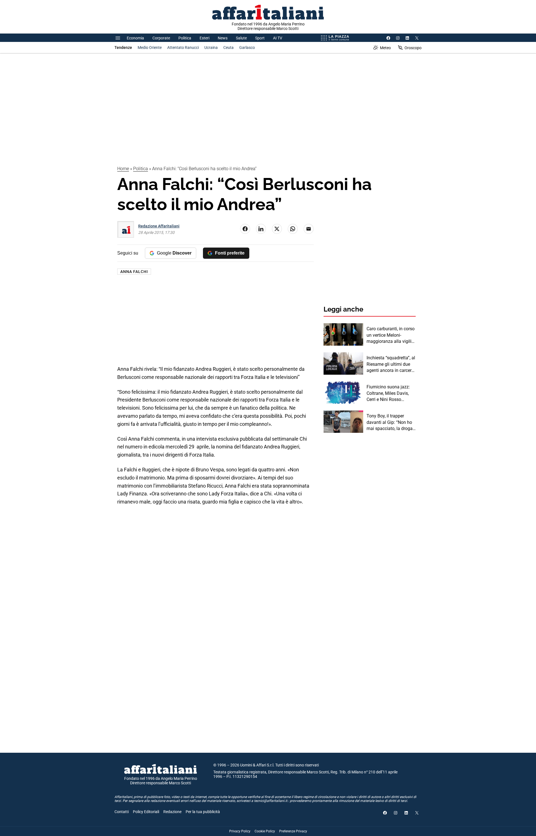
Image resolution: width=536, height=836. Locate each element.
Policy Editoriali (146, 811)
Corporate (161, 38)
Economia (135, 38)
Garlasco (247, 47)
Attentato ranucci (183, 47)
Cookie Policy (265, 831)
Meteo (385, 48)
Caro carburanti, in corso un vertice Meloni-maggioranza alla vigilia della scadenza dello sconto (391, 335)
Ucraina (211, 47)
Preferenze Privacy (293, 831)
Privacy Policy (239, 831)
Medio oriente (150, 47)
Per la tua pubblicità (203, 811)
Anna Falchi (134, 271)
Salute (241, 38)
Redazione (172, 811)
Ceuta (228, 47)
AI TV (277, 38)
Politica (184, 38)
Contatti (121, 811)
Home (123, 168)
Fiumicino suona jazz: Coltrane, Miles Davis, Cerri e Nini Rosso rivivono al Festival (388, 393)
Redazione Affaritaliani (159, 226)
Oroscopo (413, 48)
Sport (260, 38)
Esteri (204, 38)
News (223, 38)
